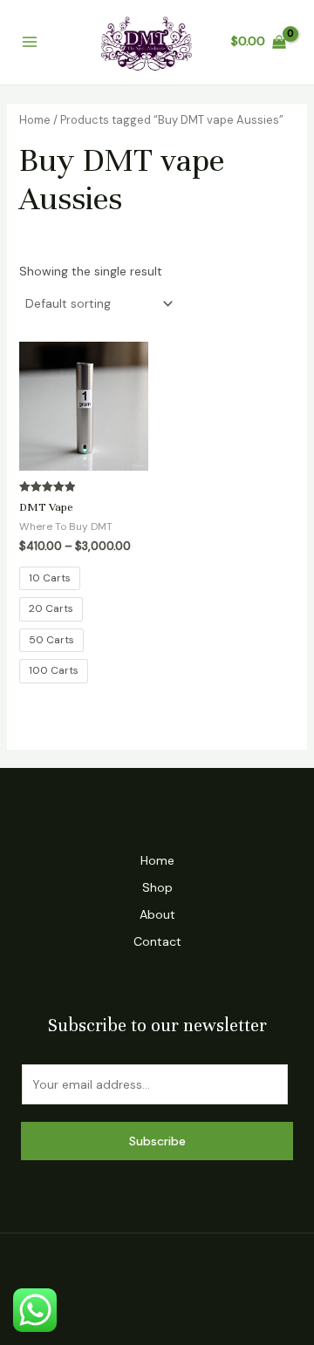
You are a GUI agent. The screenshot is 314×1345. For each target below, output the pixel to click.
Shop (157, 887)
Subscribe (157, 1141)
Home (35, 119)
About (157, 914)
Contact (157, 941)
